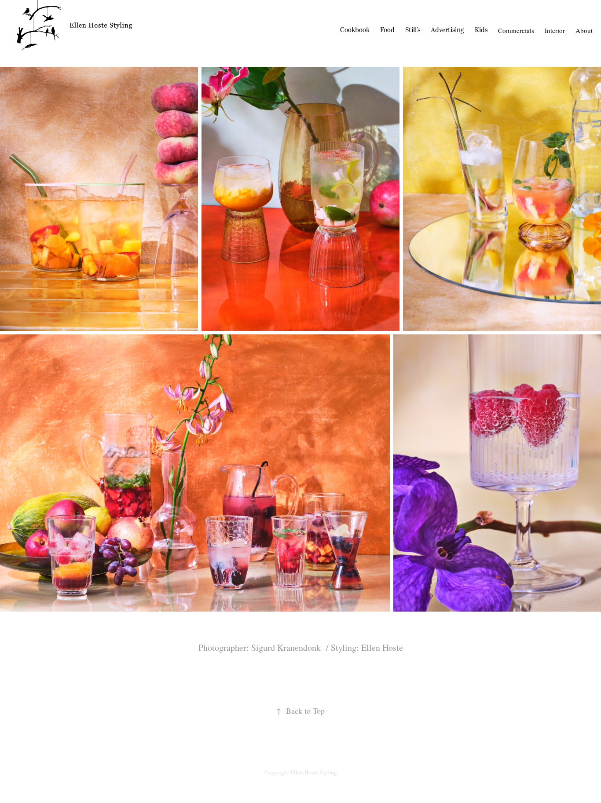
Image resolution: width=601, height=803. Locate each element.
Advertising (447, 30)
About (584, 30)
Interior (555, 30)
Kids (481, 30)
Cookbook (355, 30)
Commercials (516, 30)
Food (387, 30)
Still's (412, 30)
